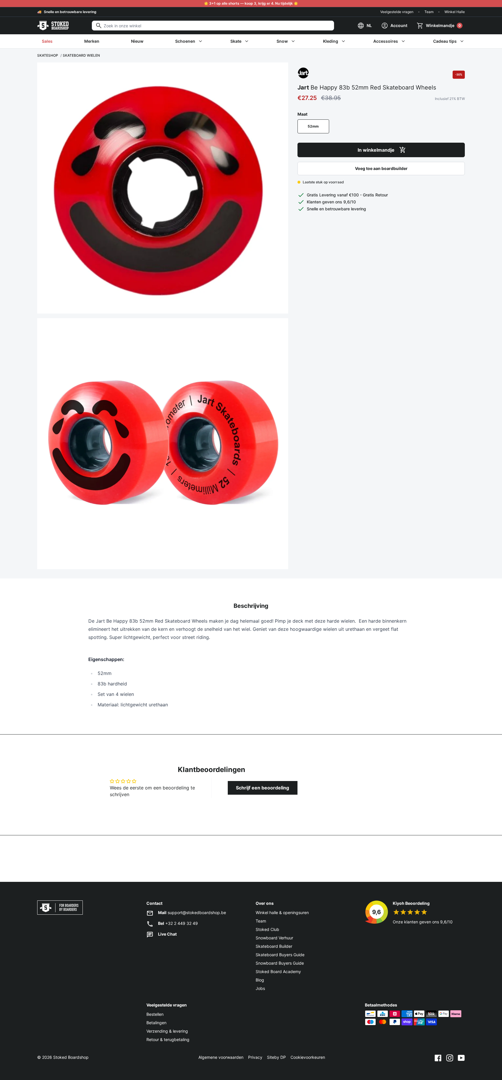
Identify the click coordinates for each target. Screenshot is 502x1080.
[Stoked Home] (53, 26)
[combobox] (213, 26)
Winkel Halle (454, 12)
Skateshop (47, 55)
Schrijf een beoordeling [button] (262, 788)
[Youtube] (461, 1057)
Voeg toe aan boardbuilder (381, 168)
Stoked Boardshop (71, 1057)
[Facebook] (438, 1057)
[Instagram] (449, 1057)
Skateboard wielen (81, 55)
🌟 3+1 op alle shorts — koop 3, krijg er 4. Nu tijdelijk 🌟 (251, 3)
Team (428, 12)
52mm (313, 126)
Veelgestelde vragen (396, 12)
